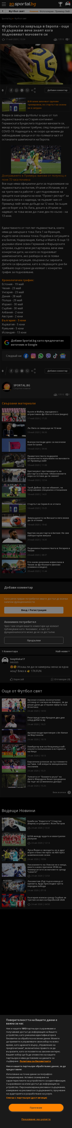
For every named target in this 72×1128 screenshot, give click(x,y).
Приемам (36, 1107)
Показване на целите (36, 1119)
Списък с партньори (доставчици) (26, 1097)
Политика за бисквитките (35, 1061)
